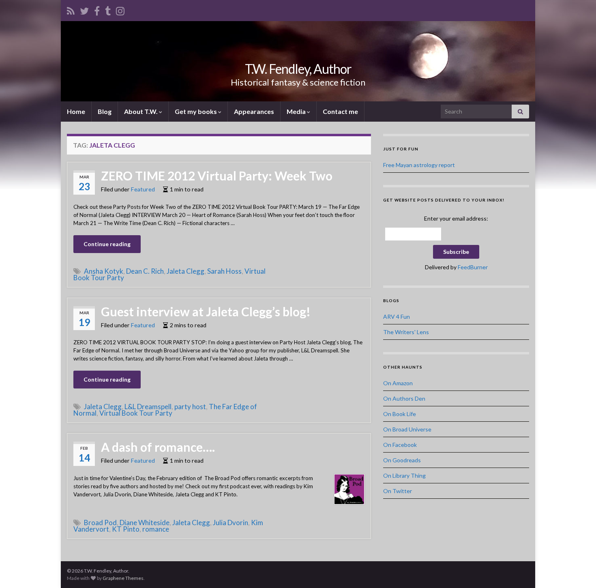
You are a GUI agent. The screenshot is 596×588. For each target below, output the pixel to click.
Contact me (340, 111)
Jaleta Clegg (185, 271)
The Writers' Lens (406, 331)
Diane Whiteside (144, 522)
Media (297, 111)
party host (190, 406)
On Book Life (399, 413)
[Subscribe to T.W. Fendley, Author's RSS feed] (71, 9)
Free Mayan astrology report (419, 164)
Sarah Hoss (224, 271)
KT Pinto (125, 529)
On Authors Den (404, 398)
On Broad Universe (407, 429)
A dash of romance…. (158, 447)
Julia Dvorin (230, 522)
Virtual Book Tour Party (135, 413)
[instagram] (120, 9)
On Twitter (397, 490)
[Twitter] (84, 9)
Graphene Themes (123, 578)
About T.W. (141, 111)
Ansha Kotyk (103, 271)
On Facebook (400, 444)
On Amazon (398, 383)
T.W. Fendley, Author (298, 69)
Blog (104, 111)
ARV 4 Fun (396, 316)
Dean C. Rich (145, 271)
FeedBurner (473, 267)
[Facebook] (97, 9)
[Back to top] (578, 570)
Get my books (196, 111)
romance (155, 529)
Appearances (254, 111)
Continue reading (107, 243)
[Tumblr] (108, 9)
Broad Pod (100, 522)
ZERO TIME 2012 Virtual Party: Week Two (216, 175)
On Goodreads (402, 460)
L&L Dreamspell (148, 406)
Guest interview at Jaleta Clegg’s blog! (206, 311)
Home (76, 111)
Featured (143, 189)
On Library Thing (404, 475)
